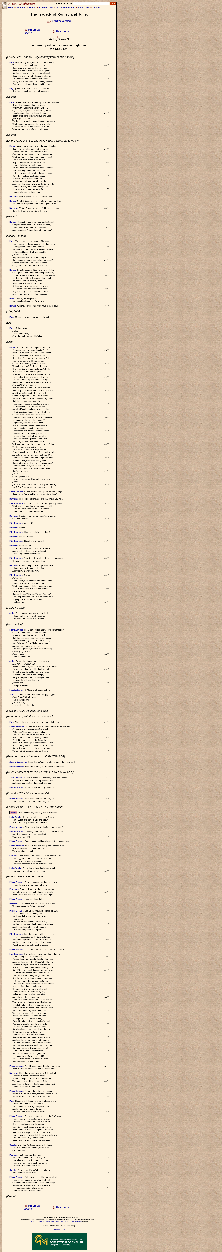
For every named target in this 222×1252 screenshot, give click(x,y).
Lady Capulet (15, 817)
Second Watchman (18, 762)
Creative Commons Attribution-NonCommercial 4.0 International (56, 1222)
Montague (14, 889)
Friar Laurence (16, 492)
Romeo (12, 146)
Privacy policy (59, 1230)
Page (11, 88)
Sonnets (21, 7)
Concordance (46, 7)
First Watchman (16, 690)
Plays (10, 7)
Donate (96, 7)
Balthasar (13, 196)
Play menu (62, 31)
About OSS (83, 7)
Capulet (13, 812)
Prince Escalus (16, 799)
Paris (11, 62)
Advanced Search (65, 7)
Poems (32, 7)
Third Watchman (17, 778)
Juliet (11, 613)
